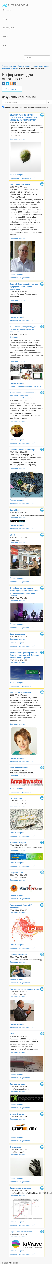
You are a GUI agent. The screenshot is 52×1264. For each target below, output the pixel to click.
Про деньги (11, 88)
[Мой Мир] (14, 83)
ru (4, 45)
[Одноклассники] (11, 83)
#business (14, 337)
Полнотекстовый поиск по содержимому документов (26, 107)
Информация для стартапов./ (22, 178)
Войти (5, 36)
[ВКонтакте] (3, 83)
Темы (5, 19)
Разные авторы (16, 174)
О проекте (7, 10)
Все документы (9, 27)
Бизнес (13, 386)
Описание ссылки (17, 138)
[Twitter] (7, 83)
